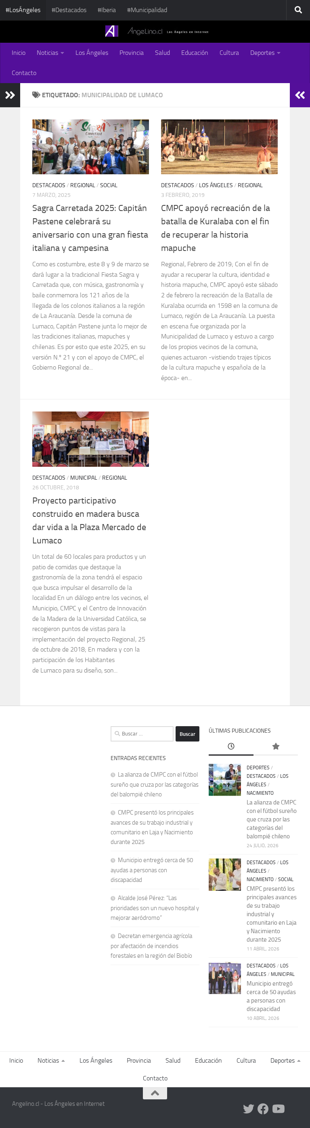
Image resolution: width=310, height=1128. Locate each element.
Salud (162, 52)
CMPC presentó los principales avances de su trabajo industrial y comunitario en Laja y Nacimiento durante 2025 (272, 914)
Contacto (24, 73)
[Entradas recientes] (231, 747)
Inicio (18, 52)
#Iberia (107, 10)
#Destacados (69, 10)
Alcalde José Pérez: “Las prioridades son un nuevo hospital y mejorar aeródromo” (155, 907)
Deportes (262, 52)
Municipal (83, 477)
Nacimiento (260, 793)
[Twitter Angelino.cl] (248, 1109)
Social (108, 185)
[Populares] (275, 747)
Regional (82, 185)
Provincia (131, 52)
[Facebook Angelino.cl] (263, 1109)
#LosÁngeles (23, 10)
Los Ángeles (91, 52)
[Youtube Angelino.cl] (277, 1109)
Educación (194, 52)
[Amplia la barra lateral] (10, 95)
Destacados (48, 185)
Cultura (229, 52)
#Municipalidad (147, 10)
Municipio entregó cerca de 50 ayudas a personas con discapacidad (152, 870)
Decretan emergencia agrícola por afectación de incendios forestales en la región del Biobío (151, 945)
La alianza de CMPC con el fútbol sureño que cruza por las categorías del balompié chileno (155, 784)
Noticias (47, 52)
